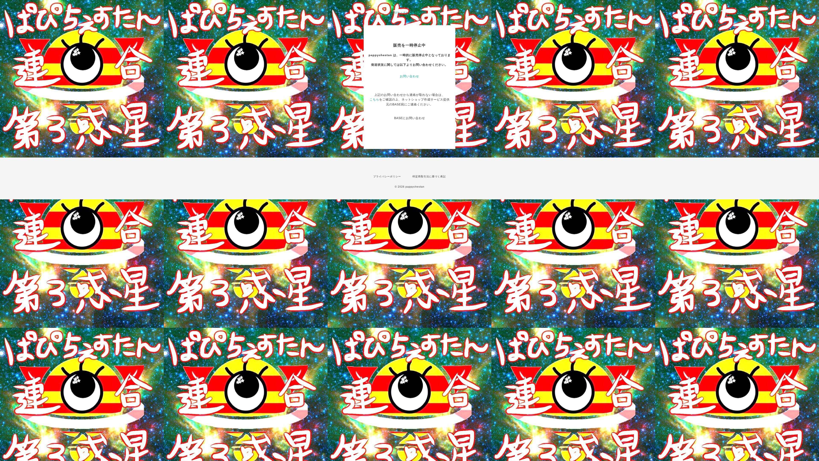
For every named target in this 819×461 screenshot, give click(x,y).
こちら (374, 99)
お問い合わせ (409, 76)
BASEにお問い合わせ (409, 118)
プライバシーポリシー (387, 176)
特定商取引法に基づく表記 (429, 176)
